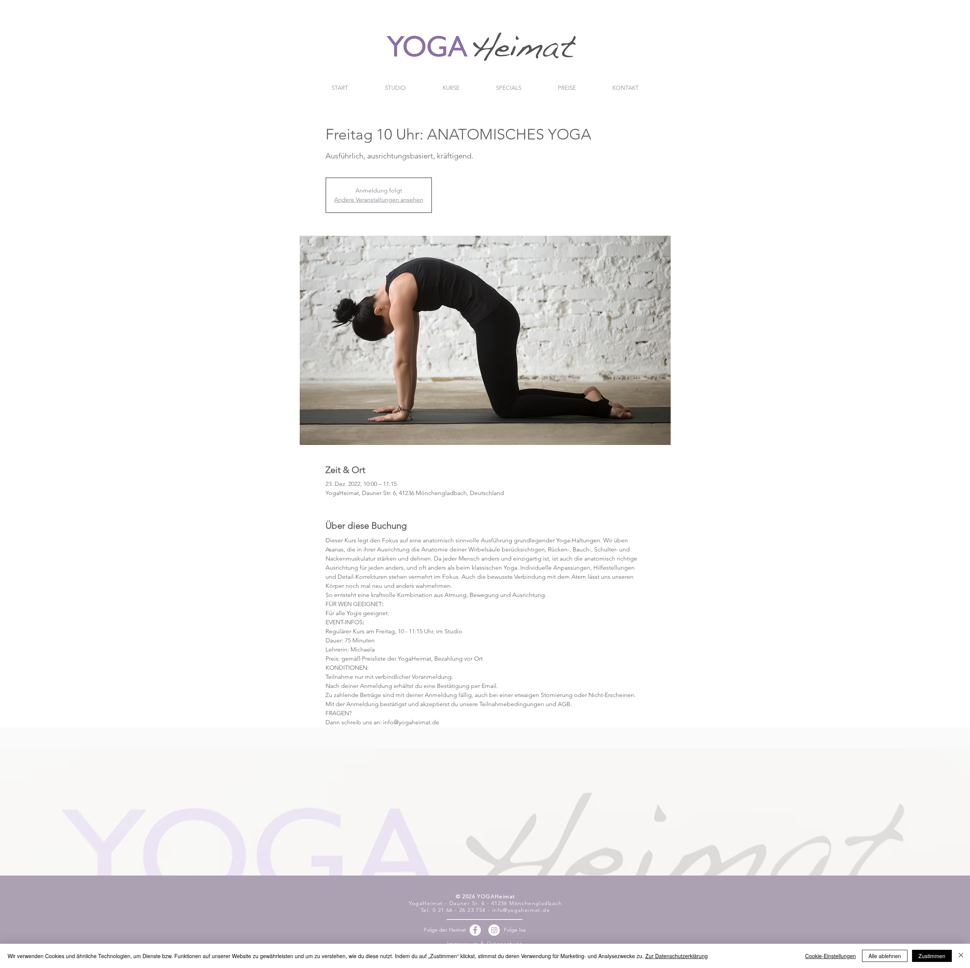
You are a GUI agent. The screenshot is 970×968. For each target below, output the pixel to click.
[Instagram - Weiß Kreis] (494, 930)
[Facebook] (475, 930)
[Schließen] (960, 956)
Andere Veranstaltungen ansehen (378, 199)
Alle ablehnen (884, 956)
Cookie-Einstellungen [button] (830, 956)
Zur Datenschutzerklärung (676, 956)
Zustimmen (931, 956)
